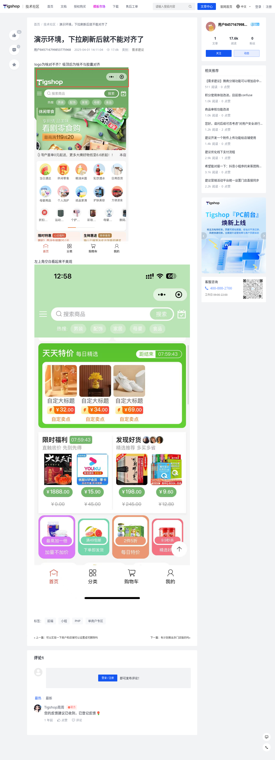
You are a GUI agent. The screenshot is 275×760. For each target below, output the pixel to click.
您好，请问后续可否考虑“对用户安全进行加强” (234, 123)
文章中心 (207, 6)
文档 (64, 6)
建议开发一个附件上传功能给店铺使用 (230, 138)
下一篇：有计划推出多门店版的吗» (170, 637)
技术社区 (50, 24)
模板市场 (99, 6)
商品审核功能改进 (217, 109)
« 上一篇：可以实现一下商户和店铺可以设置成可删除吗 (66, 637)
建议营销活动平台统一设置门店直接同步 (232, 180)
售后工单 (132, 6)
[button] (243, 6)
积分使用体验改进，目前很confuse (228, 95)
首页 (50, 6)
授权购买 (80, 6)
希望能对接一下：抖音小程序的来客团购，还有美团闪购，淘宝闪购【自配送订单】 (234, 166)
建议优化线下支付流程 (220, 152)
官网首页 (226, 7)
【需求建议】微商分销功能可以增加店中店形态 (234, 81)
